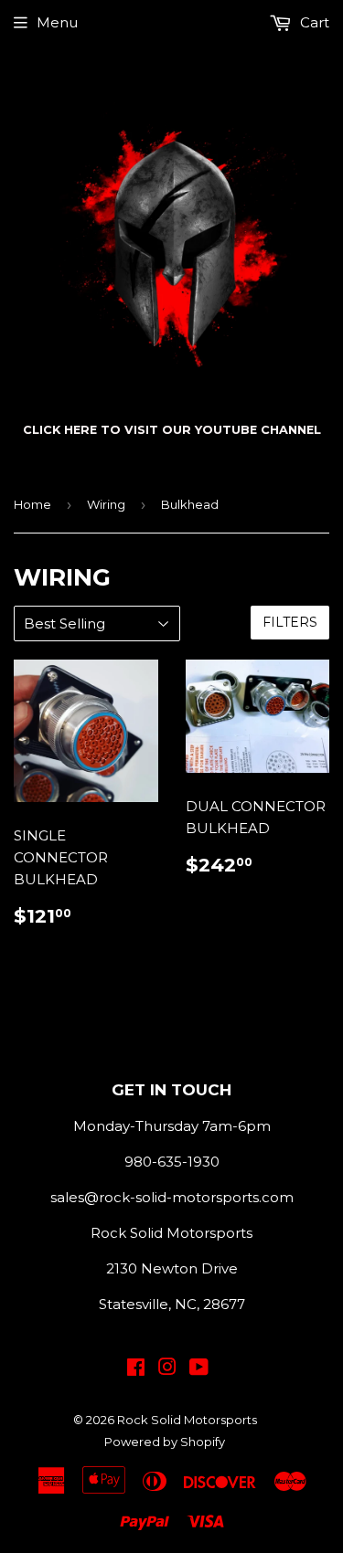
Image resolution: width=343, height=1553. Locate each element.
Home (32, 504)
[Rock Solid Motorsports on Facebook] (135, 1369)
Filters (290, 622)
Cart (312, 22)
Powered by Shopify (164, 1441)
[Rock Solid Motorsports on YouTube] (199, 1369)
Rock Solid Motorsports (187, 1419)
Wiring (106, 504)
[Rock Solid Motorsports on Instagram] (167, 1369)
